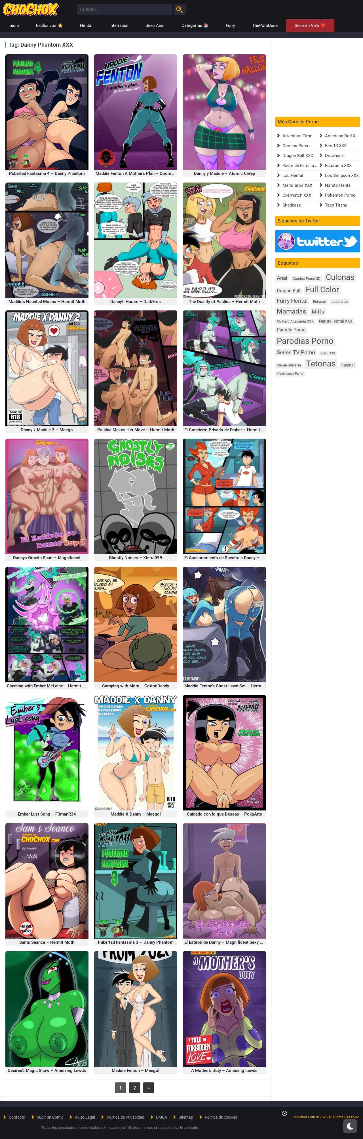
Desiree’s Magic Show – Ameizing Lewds (47, 1070)
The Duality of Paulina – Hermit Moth (224, 301)
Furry (230, 25)
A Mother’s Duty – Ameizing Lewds (224, 1070)
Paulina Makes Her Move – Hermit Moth (135, 429)
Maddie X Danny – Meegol (136, 814)
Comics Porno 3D (306, 278)
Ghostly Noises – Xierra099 (135, 557)
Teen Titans (336, 205)
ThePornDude (265, 25)
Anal (282, 278)
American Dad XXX (342, 135)
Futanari (319, 302)
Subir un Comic (50, 1117)
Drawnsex (334, 155)
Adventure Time (297, 135)
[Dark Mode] (350, 1126)
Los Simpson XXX (342, 175)
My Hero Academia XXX (295, 321)
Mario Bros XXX (297, 185)
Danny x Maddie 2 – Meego (47, 429)
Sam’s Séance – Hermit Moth (46, 942)
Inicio (14, 25)
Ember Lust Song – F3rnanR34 (47, 814)
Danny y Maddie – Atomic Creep (224, 173)
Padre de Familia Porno (304, 165)
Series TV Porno (296, 352)
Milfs (318, 311)
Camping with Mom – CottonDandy (135, 685)
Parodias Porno (305, 341)
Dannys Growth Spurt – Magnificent (47, 557)
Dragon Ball (288, 290)
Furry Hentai (292, 301)
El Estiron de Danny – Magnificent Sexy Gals (226, 942)
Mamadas (291, 311)
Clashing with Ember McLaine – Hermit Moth (49, 685)
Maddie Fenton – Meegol (135, 1070)
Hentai (86, 25)
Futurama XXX (338, 165)
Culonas (340, 277)
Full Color (322, 289)
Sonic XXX (327, 353)
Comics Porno (296, 145)
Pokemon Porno (340, 195)
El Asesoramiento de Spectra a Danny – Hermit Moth (234, 557)
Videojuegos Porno (290, 374)
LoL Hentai (292, 175)
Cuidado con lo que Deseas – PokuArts (224, 814)
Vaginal (347, 365)
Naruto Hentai (338, 185)
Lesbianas (340, 301)
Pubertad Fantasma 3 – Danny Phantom (136, 942)
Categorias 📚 (195, 25)
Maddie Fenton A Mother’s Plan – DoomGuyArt (140, 173)
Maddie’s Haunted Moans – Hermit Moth (47, 301)
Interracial (118, 25)
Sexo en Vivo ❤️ (310, 25)
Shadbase (291, 205)
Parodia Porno (291, 330)
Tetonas (321, 363)
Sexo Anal (154, 25)
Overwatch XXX (296, 195)
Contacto (17, 1117)
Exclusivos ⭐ (49, 25)
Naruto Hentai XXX (336, 321)
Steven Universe (289, 365)
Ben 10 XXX (336, 145)
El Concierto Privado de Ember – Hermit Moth (227, 429)
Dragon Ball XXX (297, 155)
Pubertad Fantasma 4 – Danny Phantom (47, 173)
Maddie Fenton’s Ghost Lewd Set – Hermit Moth (229, 685)
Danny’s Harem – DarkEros (135, 301)
